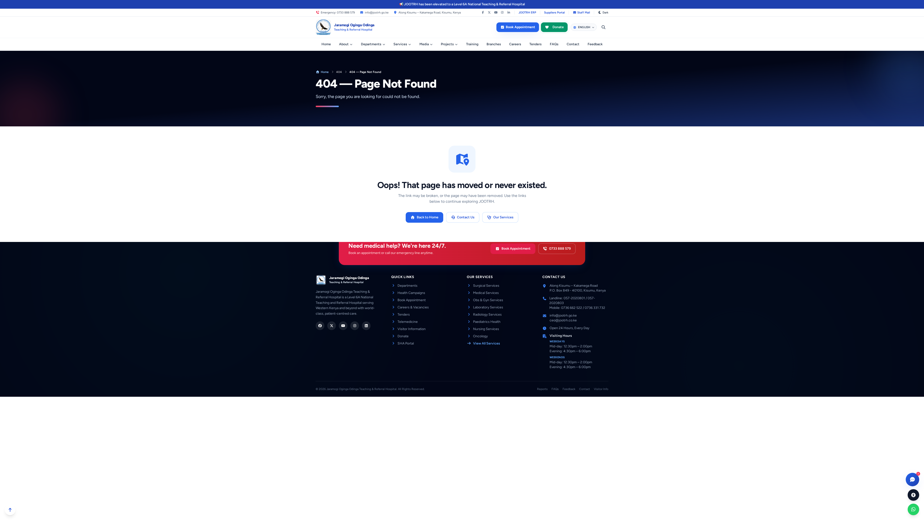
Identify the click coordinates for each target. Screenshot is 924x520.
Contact (573, 44)
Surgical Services (486, 286)
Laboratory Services (488, 307)
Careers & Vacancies (413, 307)
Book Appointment (520, 27)
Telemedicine (408, 322)
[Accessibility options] (913, 495)
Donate (558, 27)
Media (424, 44)
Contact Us (466, 217)
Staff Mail (583, 12)
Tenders (535, 44)
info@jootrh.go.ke (377, 12)
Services (400, 44)
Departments (371, 44)
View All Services (486, 343)
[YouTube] (496, 12)
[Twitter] (331, 325)
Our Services (503, 217)
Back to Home (427, 217)
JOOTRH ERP (527, 12)
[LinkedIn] (509, 12)
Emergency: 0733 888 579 (338, 12)
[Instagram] (502, 12)
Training (472, 44)
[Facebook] (483, 12)
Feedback (595, 44)
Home (326, 44)
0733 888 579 (560, 249)
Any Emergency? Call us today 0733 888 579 (464, 4)
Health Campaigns (411, 293)
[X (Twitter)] (489, 12)
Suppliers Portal (554, 12)
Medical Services (486, 293)
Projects (447, 44)
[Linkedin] (366, 325)
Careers (515, 44)
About (344, 44)
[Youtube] (343, 325)
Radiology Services (487, 314)
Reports (542, 389)
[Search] (603, 27)
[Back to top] (10, 510)
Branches (494, 44)
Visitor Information (412, 329)
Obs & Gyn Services (488, 300)
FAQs (554, 44)
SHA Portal (406, 343)
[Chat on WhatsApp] (913, 509)
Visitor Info (601, 389)
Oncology (480, 336)
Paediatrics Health (486, 322)
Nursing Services (486, 329)
